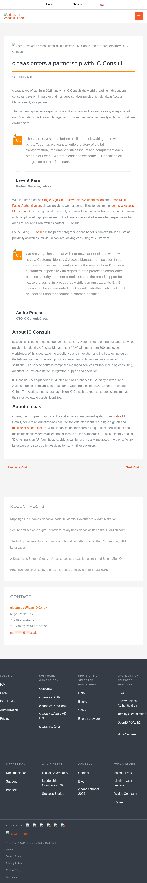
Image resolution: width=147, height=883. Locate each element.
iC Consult (37, 232)
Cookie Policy (13, 870)
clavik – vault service (123, 783)
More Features (127, 734)
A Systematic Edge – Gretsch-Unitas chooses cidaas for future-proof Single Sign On (66, 558)
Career (119, 802)
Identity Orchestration (132, 714)
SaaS (82, 710)
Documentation (16, 772)
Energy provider (89, 718)
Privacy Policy (14, 863)
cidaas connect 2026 (88, 791)
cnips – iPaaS (123, 772)
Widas (117, 416)
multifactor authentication (29, 428)
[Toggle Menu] (119, 4)
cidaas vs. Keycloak (52, 705)
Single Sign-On (52, 200)
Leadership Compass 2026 (52, 783)
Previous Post (15, 467)
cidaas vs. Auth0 (50, 697)
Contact (83, 772)
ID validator (8, 701)
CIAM (4, 693)
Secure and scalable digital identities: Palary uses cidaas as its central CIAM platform (67, 530)
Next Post (134, 467)
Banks (82, 701)
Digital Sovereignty (55, 772)
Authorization (9, 710)
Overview (45, 688)
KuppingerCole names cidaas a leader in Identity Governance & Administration (63, 519)
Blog (81, 781)
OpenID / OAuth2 (129, 722)
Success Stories (53, 793)
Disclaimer (12, 877)
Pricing (5, 718)
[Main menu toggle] (139, 16)
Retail (82, 693)
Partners (11, 790)
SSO (121, 693)
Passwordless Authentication (84, 200)
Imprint (10, 849)
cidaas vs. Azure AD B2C (52, 716)
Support (11, 781)
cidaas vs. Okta (49, 726)
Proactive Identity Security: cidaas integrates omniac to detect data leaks (59, 569)
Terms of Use (13, 856)
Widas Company (125, 793)
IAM (2, 684)
